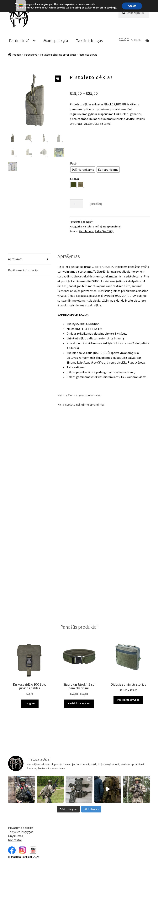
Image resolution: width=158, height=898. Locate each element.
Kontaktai (15, 840)
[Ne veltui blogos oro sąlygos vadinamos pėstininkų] (21, 789)
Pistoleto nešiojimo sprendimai (58, 54)
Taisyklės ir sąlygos (21, 832)
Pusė (73, 163)
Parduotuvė (19, 40)
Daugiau (29, 703)
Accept (132, 6)
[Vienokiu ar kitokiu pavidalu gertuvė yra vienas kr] (50, 789)
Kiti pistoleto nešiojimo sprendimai (80, 404)
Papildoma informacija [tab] (23, 270)
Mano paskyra (55, 40)
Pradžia (17, 54)
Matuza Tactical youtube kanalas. (79, 395)
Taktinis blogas (89, 40)
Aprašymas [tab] (15, 259)
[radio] (83, 169)
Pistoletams (86, 231)
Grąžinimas (16, 836)
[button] (58, 78)
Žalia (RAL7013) (104, 231)
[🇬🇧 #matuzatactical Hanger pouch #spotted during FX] (136, 789)
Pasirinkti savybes (79, 703)
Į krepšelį (96, 204)
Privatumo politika (21, 828)
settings (111, 7)
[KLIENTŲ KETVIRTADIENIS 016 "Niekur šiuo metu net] (79, 789)
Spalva (74, 179)
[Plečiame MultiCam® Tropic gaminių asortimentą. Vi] (107, 789)
